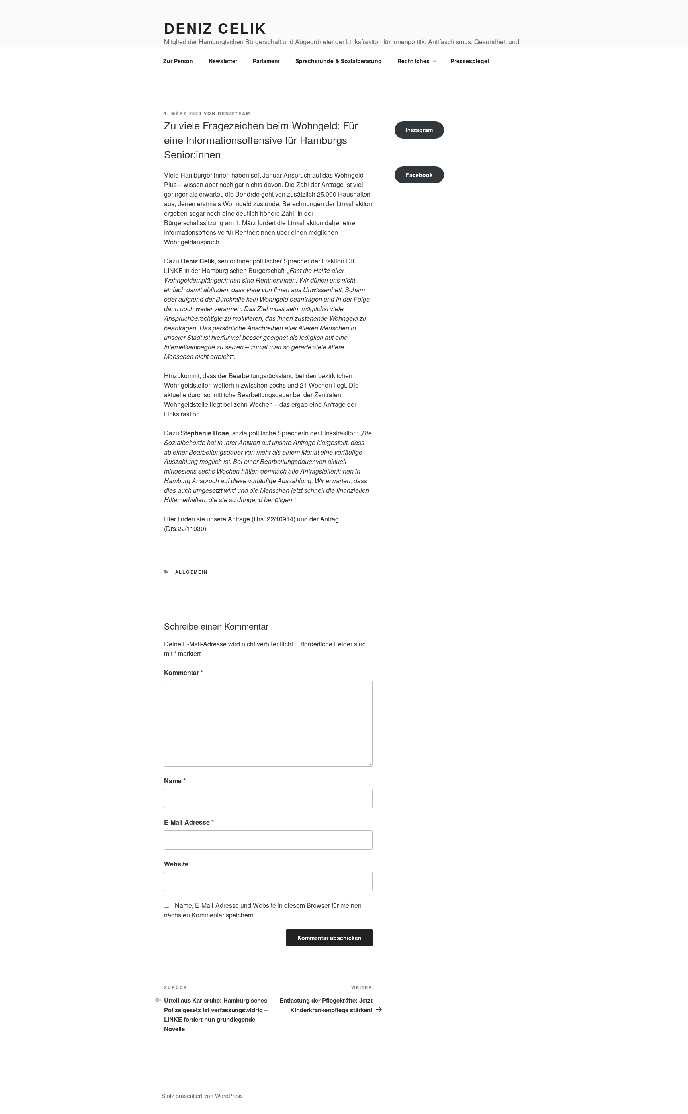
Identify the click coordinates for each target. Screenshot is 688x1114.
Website (176, 863)
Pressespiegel (470, 61)
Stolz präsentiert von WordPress (202, 1096)
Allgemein (191, 572)
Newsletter (223, 61)
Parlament (266, 61)
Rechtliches (413, 61)
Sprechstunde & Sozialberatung (338, 61)
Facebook (419, 175)
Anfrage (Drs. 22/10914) (261, 518)
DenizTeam (234, 113)
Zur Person (178, 61)
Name (175, 780)
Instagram (419, 130)
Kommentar (183, 672)
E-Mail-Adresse (189, 822)
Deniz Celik (215, 28)
